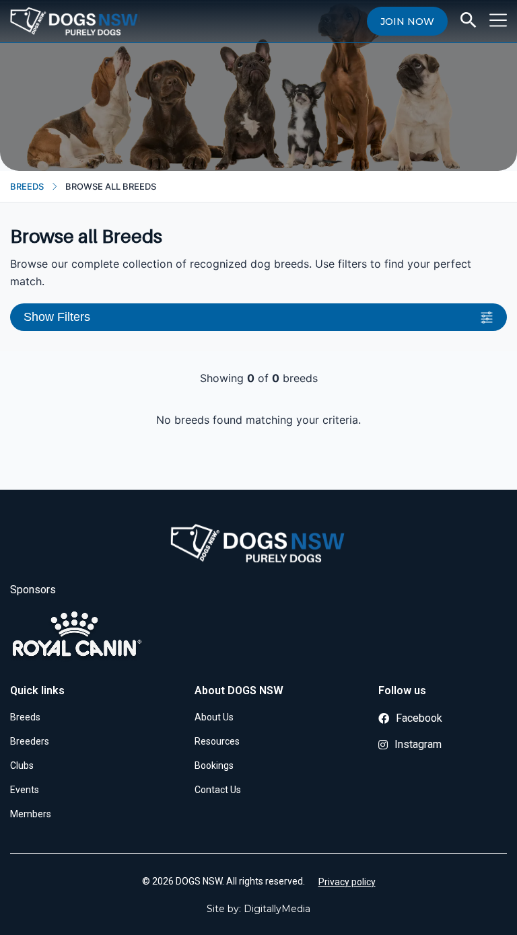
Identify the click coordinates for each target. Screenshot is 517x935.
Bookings (214, 765)
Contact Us (218, 789)
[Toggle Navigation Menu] (498, 20)
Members (30, 814)
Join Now (407, 21)
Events (24, 789)
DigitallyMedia (277, 909)
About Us (214, 717)
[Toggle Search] (468, 20)
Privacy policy (347, 881)
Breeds (27, 186)
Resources (217, 741)
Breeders (29, 741)
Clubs (22, 765)
